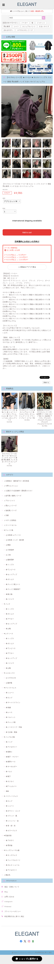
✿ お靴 (8, 629)
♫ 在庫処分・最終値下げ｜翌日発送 (16, 481)
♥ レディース (8, 634)
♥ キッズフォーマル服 (11, 850)
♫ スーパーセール (10, 525)
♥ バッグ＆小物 (9, 737)
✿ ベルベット (10, 717)
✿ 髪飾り (9, 752)
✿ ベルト (9, 771)
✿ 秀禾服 (9, 845)
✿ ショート (10, 693)
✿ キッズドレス (11, 855)
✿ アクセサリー (11, 747)
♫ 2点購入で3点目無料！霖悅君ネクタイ (18, 491)
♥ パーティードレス (11, 796)
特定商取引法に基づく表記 (14, 916)
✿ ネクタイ (10, 781)
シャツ (16, 26)
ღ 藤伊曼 (9, 683)
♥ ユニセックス (9, 673)
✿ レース (9, 712)
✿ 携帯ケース (10, 762)
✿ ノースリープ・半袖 (14, 727)
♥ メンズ (7, 604)
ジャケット (41, 23)
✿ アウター (10, 619)
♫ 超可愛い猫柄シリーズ (12, 496)
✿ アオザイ (10, 840)
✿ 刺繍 (8, 707)
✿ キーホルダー (11, 766)
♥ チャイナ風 (8, 530)
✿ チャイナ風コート (13, 584)
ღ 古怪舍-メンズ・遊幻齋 (15, 540)
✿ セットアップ (11, 574)
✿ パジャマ (10, 599)
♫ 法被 (6, 515)
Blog (6, 892)
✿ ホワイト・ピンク (13, 811)
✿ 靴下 (8, 776)
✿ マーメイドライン (13, 702)
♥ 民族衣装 (8, 835)
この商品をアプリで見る (27, 267)
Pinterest (7, 906)
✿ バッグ (9, 742)
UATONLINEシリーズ (25, 30)
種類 (4, 198)
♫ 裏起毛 (7, 875)
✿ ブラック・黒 (11, 816)
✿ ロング (9, 698)
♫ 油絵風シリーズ (10, 510)
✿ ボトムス (10, 579)
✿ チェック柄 (10, 722)
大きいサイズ (44, 26)
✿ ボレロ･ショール (12, 865)
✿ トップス (10, 565)
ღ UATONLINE (11, 678)
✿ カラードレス (11, 830)
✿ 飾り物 (9, 594)
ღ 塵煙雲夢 (10, 560)
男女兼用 (7, 26)
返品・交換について (11, 887)
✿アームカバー (11, 786)
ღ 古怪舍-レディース (13, 535)
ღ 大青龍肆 (10, 550)
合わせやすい (8, 30)
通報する (46, 382)
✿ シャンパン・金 (12, 821)
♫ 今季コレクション (11, 486)
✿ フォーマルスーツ (13, 860)
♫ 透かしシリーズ (10, 506)
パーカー (24, 23)
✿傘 (7, 791)
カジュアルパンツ (28, 26)
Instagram (8, 901)
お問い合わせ (9, 897)
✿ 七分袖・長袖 (11, 732)
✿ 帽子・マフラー (12, 757)
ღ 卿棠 (8, 545)
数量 (4, 208)
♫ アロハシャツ (9, 500)
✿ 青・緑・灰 (10, 826)
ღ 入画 (8, 555)
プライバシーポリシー (12, 911)
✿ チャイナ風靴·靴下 (13, 589)
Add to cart (27, 232)
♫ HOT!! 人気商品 (10, 520)
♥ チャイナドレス (10, 688)
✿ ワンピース (10, 570)
